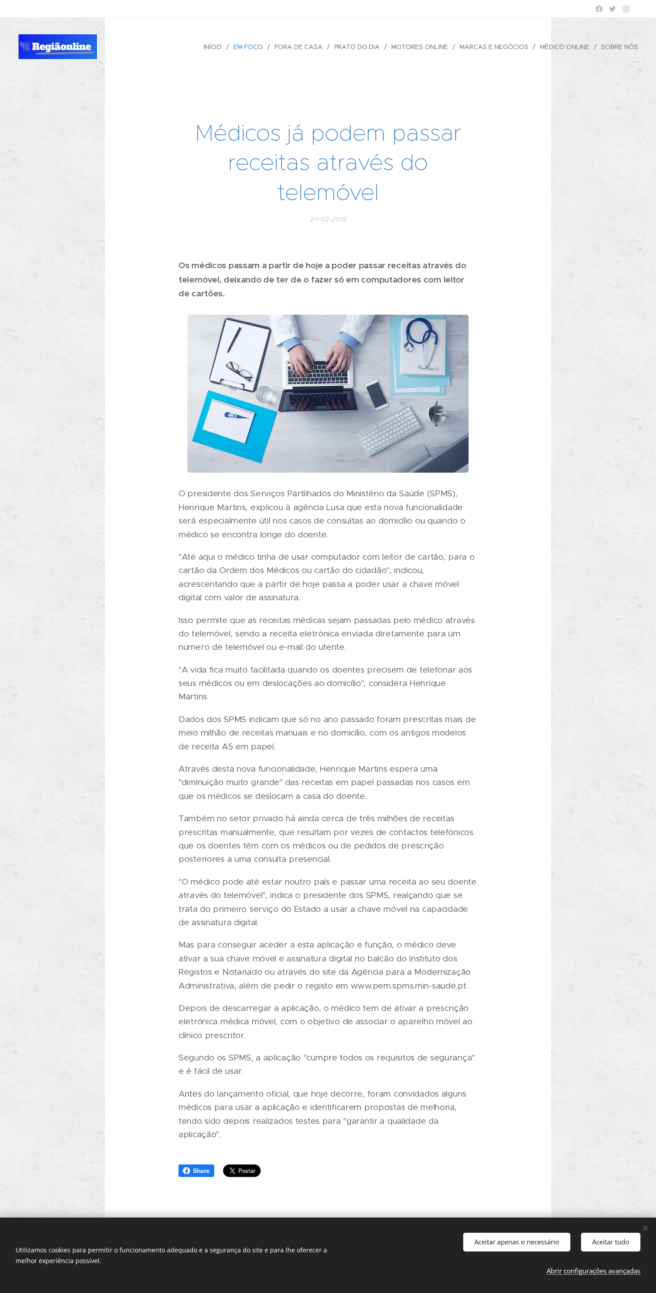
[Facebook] (599, 9)
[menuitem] (215, 47)
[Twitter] (612, 9)
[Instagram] (625, 9)
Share (201, 1170)
